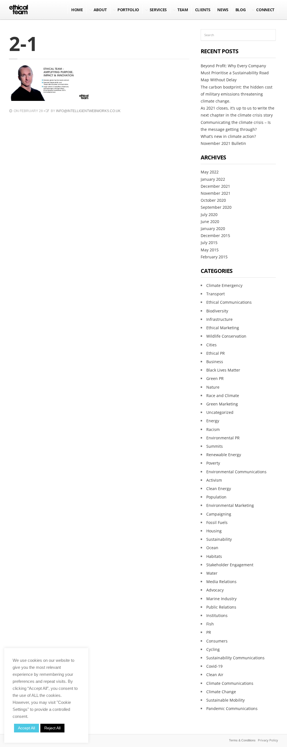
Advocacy (215, 590)
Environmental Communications (236, 471)
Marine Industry (221, 598)
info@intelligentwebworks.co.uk (88, 111)
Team (182, 9)
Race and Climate (222, 395)
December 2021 (215, 186)
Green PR (215, 378)
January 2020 (213, 228)
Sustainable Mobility (225, 700)
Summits (214, 446)
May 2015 (210, 249)
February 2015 (214, 256)
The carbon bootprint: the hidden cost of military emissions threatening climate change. (236, 94)
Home (77, 9)
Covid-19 (214, 666)
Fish (210, 624)
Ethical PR (215, 353)
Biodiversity (217, 311)
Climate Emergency (224, 285)
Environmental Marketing (230, 505)
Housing (214, 530)
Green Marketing (222, 404)
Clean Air (214, 674)
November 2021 (215, 193)
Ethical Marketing (222, 327)
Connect (265, 9)
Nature (212, 387)
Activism (214, 480)
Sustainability (219, 539)
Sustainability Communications (235, 657)
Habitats (214, 556)
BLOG (240, 9)
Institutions (217, 615)
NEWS (222, 9)
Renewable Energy (223, 454)
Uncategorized (219, 412)
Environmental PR (223, 437)
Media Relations (221, 581)
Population (216, 497)
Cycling (213, 649)
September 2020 (216, 207)
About (100, 9)
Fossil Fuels (217, 522)
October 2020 (213, 200)
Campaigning (218, 514)
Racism (213, 429)
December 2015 (215, 235)
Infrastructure (219, 319)
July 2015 (209, 242)
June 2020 (210, 221)
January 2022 (213, 179)
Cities (211, 344)
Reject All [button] (52, 728)
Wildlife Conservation (226, 336)
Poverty (213, 463)
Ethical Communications (229, 302)
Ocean (212, 547)
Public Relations (221, 607)
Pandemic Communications (232, 708)
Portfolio (128, 9)
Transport (215, 293)
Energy (212, 420)
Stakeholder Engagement (229, 564)
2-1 (23, 43)
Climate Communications (229, 683)
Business (214, 361)
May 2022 (210, 172)
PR (208, 632)
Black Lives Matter (223, 370)
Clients (202, 9)
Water (211, 573)
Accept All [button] (26, 728)
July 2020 (209, 214)
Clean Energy (218, 488)
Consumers (217, 641)
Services (158, 9)
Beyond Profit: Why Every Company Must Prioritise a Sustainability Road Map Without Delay (235, 72)
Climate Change (221, 691)
